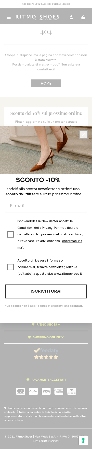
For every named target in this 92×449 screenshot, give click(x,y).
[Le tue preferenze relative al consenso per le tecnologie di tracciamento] (83, 440)
